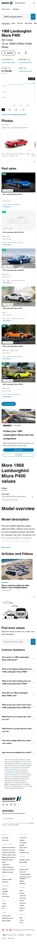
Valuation (22, 840)
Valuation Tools (20, 3)
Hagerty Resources (7, 918)
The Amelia (23, 872)
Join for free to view (8, 62)
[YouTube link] (15, 805)
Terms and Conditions (13, 824)
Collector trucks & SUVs (8, 852)
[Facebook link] (3, 805)
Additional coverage (7, 872)
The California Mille (25, 874)
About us (22, 893)
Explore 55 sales (8, 404)
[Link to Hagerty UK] (10, 930)
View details (6, 207)
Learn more (18, 455)
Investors (22, 908)
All (3, 908)
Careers (22, 900)
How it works (5, 896)
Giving (21, 910)
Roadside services (25, 859)
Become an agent (7, 879)
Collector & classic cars (8, 850)
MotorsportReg (6, 920)
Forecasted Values (10, 771)
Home (21, 890)
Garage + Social (6, 915)
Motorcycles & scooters (8, 857)
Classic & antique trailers (9, 854)
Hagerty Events (24, 869)
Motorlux (22, 881)
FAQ (21, 917)
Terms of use (11, 938)
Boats (4, 862)
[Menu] (34, 3)
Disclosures (29, 934)
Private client (5, 864)
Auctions (4, 889)
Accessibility (21, 934)
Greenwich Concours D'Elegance (25, 877)
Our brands (23, 898)
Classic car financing (8, 869)
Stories (4, 906)
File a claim (5, 840)
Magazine (22, 850)
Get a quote (18, 450)
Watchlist (16, 9)
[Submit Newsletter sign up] (32, 818)
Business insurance (7, 867)
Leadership (23, 895)
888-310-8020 (23, 862)
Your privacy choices (11, 934)
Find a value (6, 9)
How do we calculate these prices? (14, 114)
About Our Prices (26, 761)
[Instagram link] (11, 805)
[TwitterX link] (7, 805)
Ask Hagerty (23, 842)
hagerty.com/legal (18, 775)
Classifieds (5, 891)
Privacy (22, 920)
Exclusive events (24, 852)
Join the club (23, 837)
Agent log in (5, 881)
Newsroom (23, 903)
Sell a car (4, 894)
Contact (22, 905)
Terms (21, 922)
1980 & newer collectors (8, 847)
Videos (4, 903)
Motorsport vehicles (7, 859)
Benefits (22, 845)
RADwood (22, 883)
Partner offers (23, 847)
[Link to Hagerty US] (3, 930)
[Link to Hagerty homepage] (11, 799)
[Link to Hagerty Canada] (7, 930)
